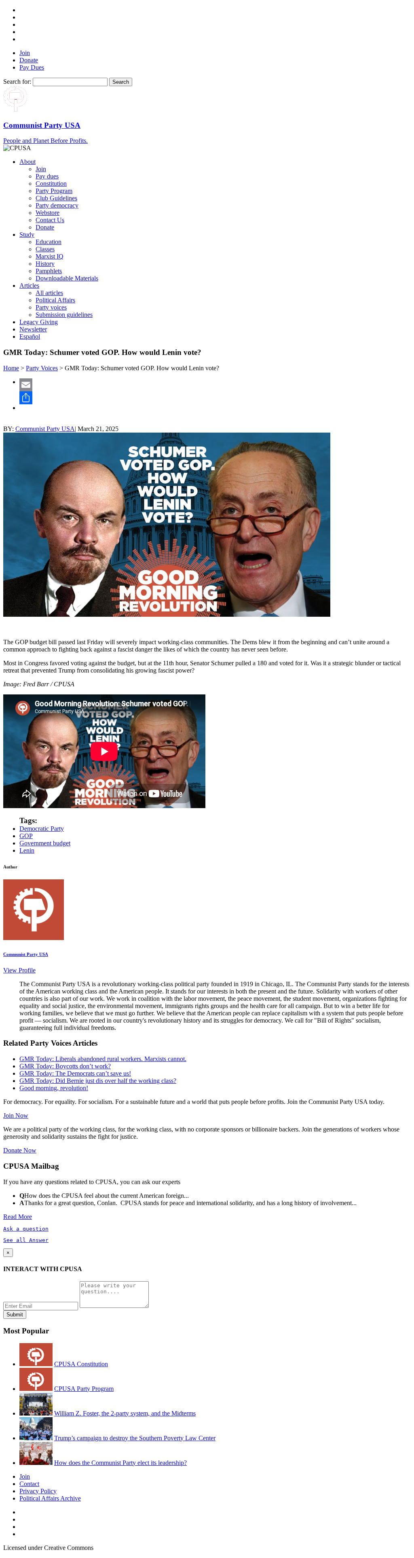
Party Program (54, 190)
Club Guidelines (56, 198)
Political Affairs (55, 300)
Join (24, 52)
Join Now (15, 1115)
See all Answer (26, 1240)
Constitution (51, 183)
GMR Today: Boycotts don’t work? (65, 1066)
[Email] (215, 384)
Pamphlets (49, 270)
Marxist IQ (49, 256)
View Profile (19, 970)
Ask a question (26, 1229)
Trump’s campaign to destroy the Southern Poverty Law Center (134, 1438)
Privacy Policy (38, 1491)
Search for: (17, 81)
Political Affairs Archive (50, 1498)
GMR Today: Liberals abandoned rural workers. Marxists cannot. (102, 1058)
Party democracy (57, 205)
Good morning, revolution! (53, 1088)
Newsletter (33, 329)
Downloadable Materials (67, 278)
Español (29, 336)
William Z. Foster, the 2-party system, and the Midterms (125, 1413)
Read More (17, 1216)
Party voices (51, 307)
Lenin (26, 850)
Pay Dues (31, 67)
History (45, 263)
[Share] (215, 397)
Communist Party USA (45, 428)
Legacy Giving (38, 321)
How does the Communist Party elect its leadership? (120, 1462)
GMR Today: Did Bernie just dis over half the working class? (97, 1080)
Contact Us (50, 220)
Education (48, 241)
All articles (49, 292)
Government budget (44, 843)
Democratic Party (41, 828)
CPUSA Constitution (81, 1364)
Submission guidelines (64, 314)
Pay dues (47, 176)
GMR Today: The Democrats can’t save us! (75, 1073)
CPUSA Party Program (84, 1388)
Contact (29, 1483)
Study (26, 234)
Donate (28, 60)
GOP (26, 835)
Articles (29, 285)
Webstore (47, 212)
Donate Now (19, 1150)
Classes (45, 249)
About (27, 161)
